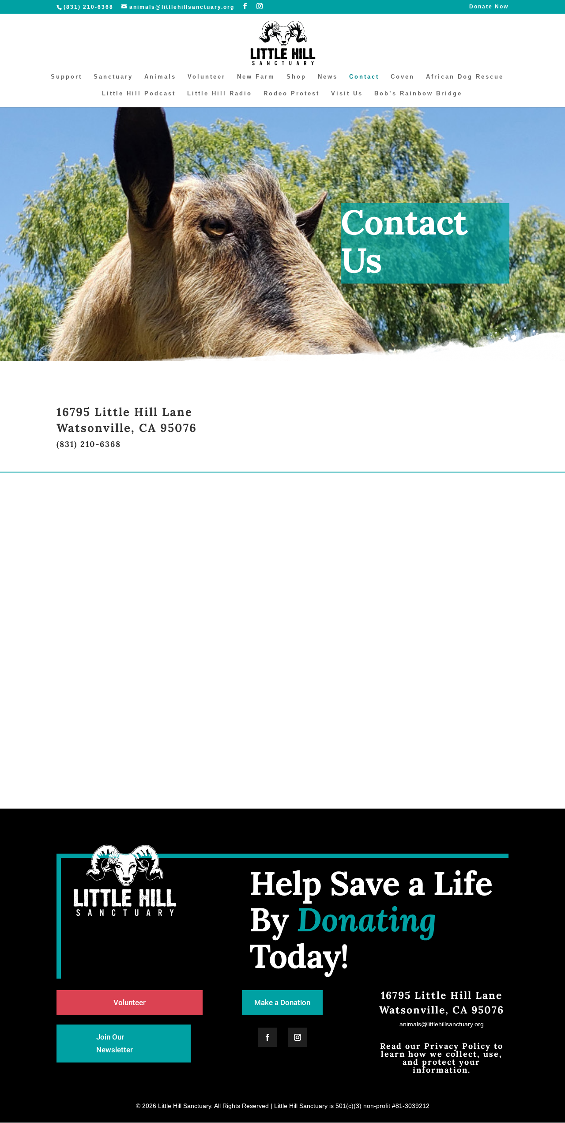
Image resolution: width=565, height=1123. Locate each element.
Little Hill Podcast (139, 94)
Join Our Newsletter (114, 1043)
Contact (364, 77)
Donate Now (488, 7)
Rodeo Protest (292, 94)
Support (66, 77)
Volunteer (207, 77)
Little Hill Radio (219, 94)
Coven (402, 77)
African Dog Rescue (465, 77)
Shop (296, 77)
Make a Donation (282, 1002)
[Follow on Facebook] (267, 1037)
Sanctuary (113, 77)
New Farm (256, 77)
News (328, 77)
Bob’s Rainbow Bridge (418, 94)
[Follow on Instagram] (297, 1037)
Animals (160, 77)
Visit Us (347, 94)
